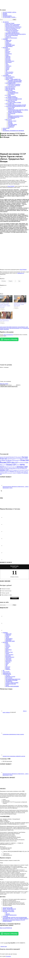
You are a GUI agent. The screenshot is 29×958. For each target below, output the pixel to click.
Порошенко (17, 460)
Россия (5, 462)
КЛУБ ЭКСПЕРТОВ (10, 89)
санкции (12, 471)
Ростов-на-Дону (9, 73)
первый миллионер (4, 328)
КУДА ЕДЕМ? (11, 107)
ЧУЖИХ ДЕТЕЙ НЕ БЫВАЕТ (15, 112)
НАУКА (7, 42)
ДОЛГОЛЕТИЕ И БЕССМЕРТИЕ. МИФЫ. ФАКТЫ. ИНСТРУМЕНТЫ (18, 110)
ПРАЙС (4, 129)
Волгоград (7, 51)
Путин (24, 460)
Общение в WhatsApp (10, 339)
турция (20, 472)
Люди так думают (12, 120)
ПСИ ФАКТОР (11, 113)
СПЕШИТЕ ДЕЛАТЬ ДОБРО (15, 80)
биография (9, 326)
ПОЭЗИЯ (10, 123)
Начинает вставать (5, 588)
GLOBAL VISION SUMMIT (14, 102)
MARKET (5, 14)
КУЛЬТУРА (8, 41)
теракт (26, 471)
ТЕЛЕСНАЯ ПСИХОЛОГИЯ (15, 98)
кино (8, 468)
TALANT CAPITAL (10, 76)
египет (14, 466)
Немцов (23, 326)
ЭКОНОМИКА (9, 46)
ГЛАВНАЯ (5, 916)
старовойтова (26, 328)
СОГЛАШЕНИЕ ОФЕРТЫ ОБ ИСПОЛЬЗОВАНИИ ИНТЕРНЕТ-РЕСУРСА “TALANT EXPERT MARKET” (16, 918)
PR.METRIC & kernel (10, 676)
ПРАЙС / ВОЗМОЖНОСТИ (9, 908)
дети (10, 466)
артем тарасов (3, 326)
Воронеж (7, 52)
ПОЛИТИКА (8, 44)
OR (3, 670)
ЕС (18, 458)
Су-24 (4, 464)
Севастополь (8, 65)
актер (18, 464)
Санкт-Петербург (9, 72)
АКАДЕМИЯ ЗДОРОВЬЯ (11, 680)
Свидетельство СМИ (7, 907)
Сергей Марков (21, 462)
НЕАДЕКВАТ (11, 94)
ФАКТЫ (10, 122)
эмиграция (6, 329)
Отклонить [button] (8, 956)
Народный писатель (10, 87)
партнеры (7, 913)
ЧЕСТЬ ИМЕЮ (11, 91)
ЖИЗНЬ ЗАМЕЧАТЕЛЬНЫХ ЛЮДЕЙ (17, 105)
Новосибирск (8, 62)
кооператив (14, 326)
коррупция (13, 468)
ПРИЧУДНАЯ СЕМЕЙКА (14, 84)
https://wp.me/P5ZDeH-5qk (6, 927)
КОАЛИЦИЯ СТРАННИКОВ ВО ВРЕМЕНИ (13, 130)
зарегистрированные (8, 334)
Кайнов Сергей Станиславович (12, 24)
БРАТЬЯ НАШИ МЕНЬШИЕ (15, 81)
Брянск (7, 50)
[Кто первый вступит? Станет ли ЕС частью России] (6, 315)
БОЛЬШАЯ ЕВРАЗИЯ (10, 683)
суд (22, 471)
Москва (10, 460)
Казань (7, 54)
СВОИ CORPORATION (11, 915)
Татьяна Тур (8, 36)
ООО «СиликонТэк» (13, 31)
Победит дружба (5, 592)
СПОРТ (7, 637)
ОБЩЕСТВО (8, 40)
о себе (26, 326)
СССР (21, 328)
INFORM (5, 13)
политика (2, 471)
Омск (6, 63)
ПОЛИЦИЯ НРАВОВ (13, 92)
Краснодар (7, 58)
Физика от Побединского (11, 37)
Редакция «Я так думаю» (8, 910)
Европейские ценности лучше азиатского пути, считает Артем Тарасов (20, 304)
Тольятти (7, 67)
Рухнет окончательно (6, 590)
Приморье (7, 48)
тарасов (2, 329)
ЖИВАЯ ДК (11, 108)
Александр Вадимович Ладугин (12, 28)
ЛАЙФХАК (11, 127)
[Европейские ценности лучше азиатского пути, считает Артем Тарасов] (20, 298)
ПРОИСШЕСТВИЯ (10, 45)
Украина (11, 464)
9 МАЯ (7, 685)
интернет (3, 468)
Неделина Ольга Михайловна (12, 25)
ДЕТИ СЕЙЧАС (9, 78)
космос (19, 468)
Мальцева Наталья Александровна (13, 26)
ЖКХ (9, 114)
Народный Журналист (10, 86)
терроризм (3, 472)
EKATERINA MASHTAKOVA (12, 33)
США (14, 462)
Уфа (6, 70)
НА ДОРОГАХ (11, 118)
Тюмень (7, 69)
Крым (4, 460)
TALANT (7, 675)
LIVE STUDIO (6, 128)
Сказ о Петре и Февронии (14, 85)
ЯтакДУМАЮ (11, 186)
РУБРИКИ (5, 632)
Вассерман (19, 457)
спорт (18, 471)
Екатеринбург (8, 53)
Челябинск (7, 56)
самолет (7, 471)
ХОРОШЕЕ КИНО (12, 124)
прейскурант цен (7, 672)
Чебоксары (7, 57)
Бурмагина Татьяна (9, 23)
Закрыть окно (3, 946)
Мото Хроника (11, 101)
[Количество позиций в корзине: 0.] (1, 490)
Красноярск (8, 59)
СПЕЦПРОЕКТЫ (7, 674)
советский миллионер (14, 328)
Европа (22, 458)
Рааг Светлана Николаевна (11, 35)
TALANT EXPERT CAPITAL (9, 12)
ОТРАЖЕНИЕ (11, 125)
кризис (24, 468)
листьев (19, 326)
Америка (2, 457)
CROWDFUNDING (7, 15)
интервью (22, 467)
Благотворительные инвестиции (12, 679)
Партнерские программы (8, 911)
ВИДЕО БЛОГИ (12, 96)
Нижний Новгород (9, 61)
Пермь (6, 74)
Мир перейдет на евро (6, 595)
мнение (4, 470)
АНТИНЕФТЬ (8, 681)
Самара (7, 64)
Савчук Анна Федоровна (11, 29)
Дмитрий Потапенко (12, 458)
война (6, 466)
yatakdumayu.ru (20, 273)
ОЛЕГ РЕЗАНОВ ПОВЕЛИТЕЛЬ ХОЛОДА (15, 34)
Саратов (7, 68)
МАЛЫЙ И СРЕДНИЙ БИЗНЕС (15, 116)
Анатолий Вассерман (10, 457)
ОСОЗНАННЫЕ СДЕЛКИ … (9, 17)
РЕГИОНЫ (5, 642)
